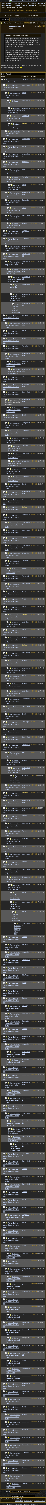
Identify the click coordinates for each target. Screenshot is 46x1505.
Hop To (8, 1491)
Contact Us (19, 1501)
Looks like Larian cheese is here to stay (9, 81)
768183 (43, 23)
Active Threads (31, 10)
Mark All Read (17, 1499)
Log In (42, 3)
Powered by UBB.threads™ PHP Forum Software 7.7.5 (23, 1504)
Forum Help (28, 1501)
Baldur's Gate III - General (24, 5)
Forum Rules (5, 1499)
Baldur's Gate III (7, 5)
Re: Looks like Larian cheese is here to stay (11, 87)
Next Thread (33, 15)
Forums (17, 3)
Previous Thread (12, 15)
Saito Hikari (19, 23)
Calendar (20, 10)
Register (33, 3)
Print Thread (5, 19)
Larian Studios (6, 3)
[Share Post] (37, 23)
